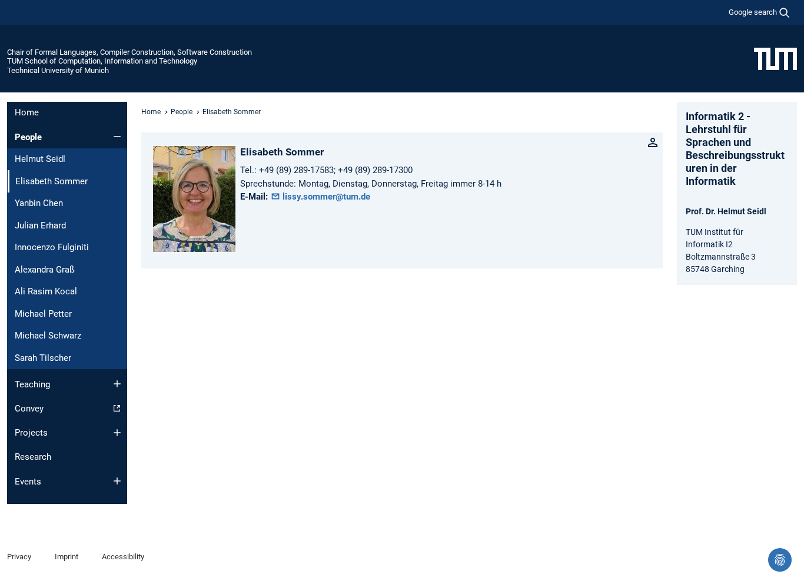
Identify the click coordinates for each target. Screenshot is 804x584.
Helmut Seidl (40, 159)
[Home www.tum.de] (775, 58)
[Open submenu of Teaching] (117, 384)
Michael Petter (43, 313)
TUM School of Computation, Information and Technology (102, 61)
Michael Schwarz (48, 335)
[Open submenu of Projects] (117, 433)
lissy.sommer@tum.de (325, 196)
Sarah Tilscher (43, 358)
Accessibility (123, 556)
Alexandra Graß (45, 269)
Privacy (19, 556)
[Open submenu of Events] (117, 481)
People (28, 137)
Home (27, 112)
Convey (29, 408)
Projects (31, 432)
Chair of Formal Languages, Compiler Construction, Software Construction (129, 52)
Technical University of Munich (58, 70)
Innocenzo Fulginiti (52, 247)
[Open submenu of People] (117, 137)
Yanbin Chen (39, 203)
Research (33, 457)
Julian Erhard (40, 225)
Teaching (32, 384)
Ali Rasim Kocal (46, 291)
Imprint (66, 556)
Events (28, 481)
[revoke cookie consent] (780, 560)
